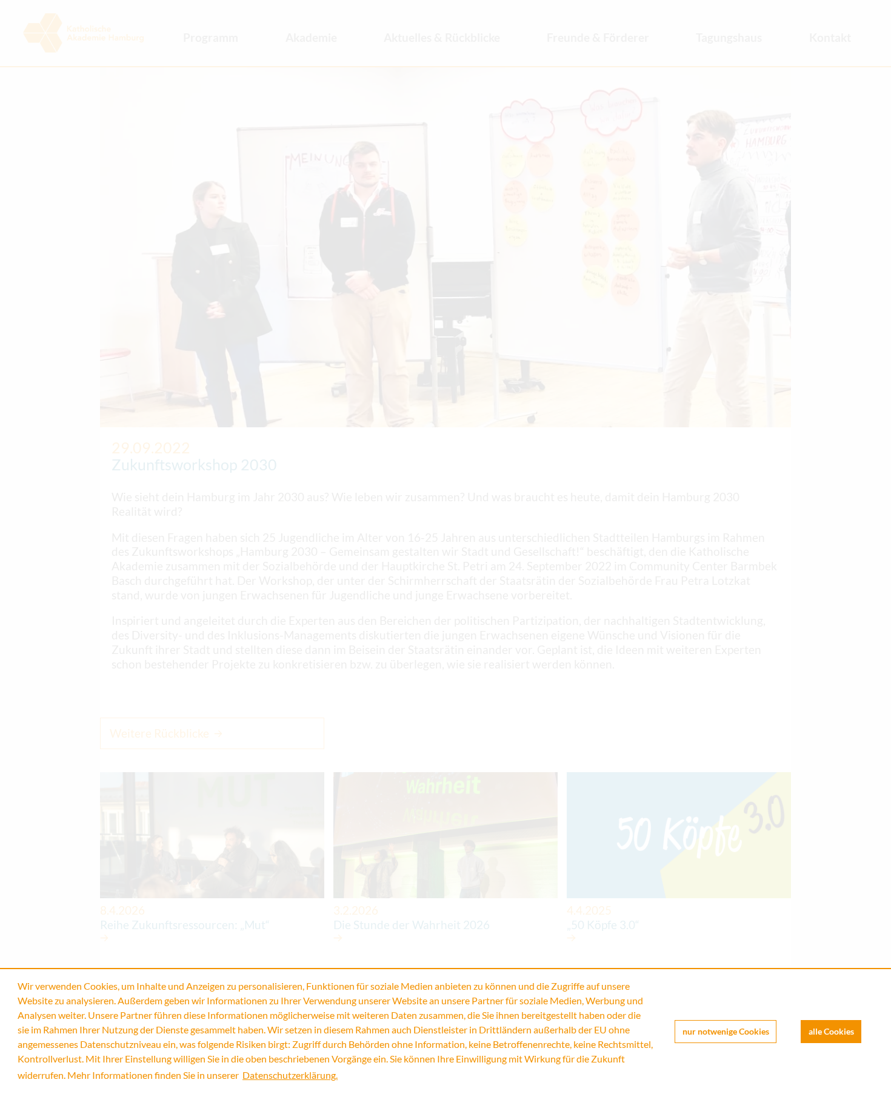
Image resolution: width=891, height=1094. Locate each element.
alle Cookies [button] (831, 1031)
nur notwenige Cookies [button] (725, 1031)
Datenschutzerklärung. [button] (290, 1075)
